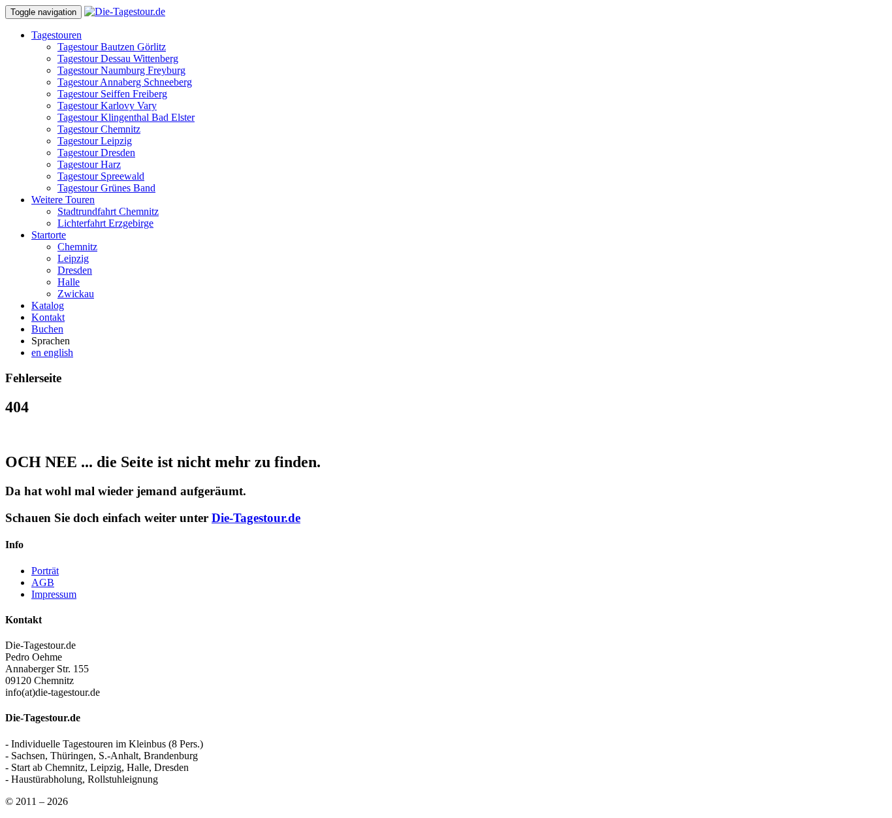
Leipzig (73, 258)
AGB (42, 582)
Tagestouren (56, 35)
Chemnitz (77, 246)
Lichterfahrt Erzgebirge (105, 223)
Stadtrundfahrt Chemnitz (108, 211)
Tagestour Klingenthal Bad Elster (126, 117)
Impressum (53, 594)
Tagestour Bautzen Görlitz (111, 46)
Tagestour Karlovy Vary (107, 105)
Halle (68, 281)
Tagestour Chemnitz (98, 129)
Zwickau (75, 293)
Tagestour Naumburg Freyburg (121, 70)
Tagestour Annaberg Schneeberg (124, 82)
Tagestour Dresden (96, 152)
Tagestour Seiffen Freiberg (112, 93)
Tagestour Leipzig (94, 140)
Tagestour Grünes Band (106, 187)
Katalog (47, 305)
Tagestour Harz (89, 164)
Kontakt (48, 317)
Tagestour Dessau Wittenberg (117, 58)
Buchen (47, 329)
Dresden (74, 270)
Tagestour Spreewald (100, 176)
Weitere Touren (63, 199)
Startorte (48, 234)
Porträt (45, 570)
